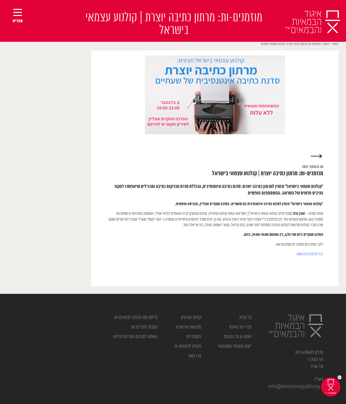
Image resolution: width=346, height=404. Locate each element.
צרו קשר (194, 356)
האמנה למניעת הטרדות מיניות (135, 337)
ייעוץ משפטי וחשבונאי (235, 346)
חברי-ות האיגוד (240, 327)
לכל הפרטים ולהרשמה (309, 254)
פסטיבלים (193, 337)
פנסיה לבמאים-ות (188, 346)
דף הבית (245, 317)
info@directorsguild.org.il (295, 387)
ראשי (335, 44)
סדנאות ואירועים (188, 327)
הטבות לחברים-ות (144, 327)
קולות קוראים (191, 317)
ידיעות (326, 44)
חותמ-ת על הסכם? (238, 337)
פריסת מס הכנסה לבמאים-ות (136, 317)
